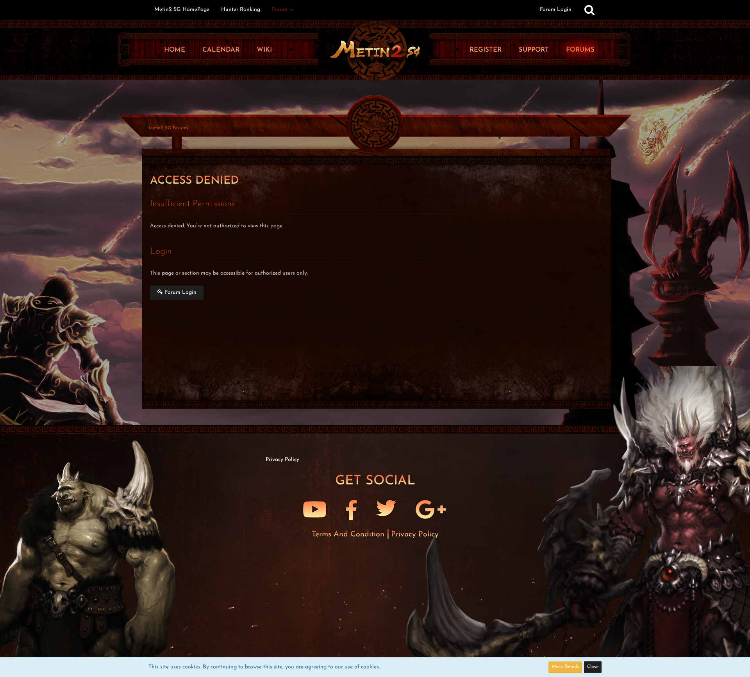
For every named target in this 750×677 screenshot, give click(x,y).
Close (592, 666)
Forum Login (555, 10)
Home (174, 49)
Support (534, 49)
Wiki (264, 49)
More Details (565, 666)
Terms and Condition (349, 534)
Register (486, 49)
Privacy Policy (415, 534)
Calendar (220, 49)
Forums (580, 49)
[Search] (589, 10)
